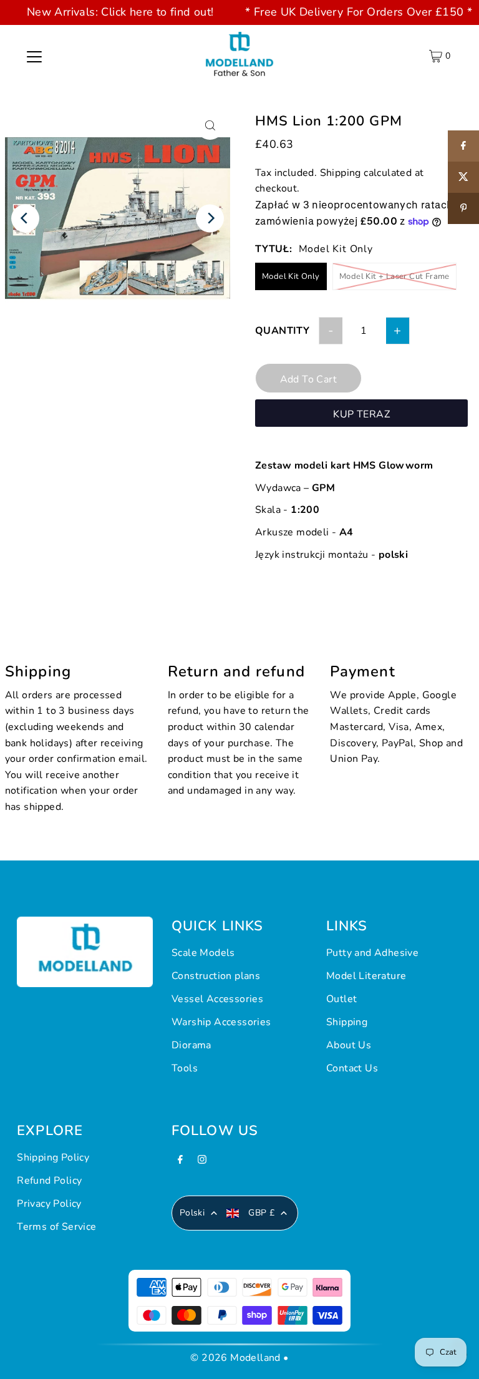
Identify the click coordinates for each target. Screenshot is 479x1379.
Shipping (340, 173)
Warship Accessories (221, 1022)
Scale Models (203, 953)
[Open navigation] (34, 56)
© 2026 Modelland (235, 1358)
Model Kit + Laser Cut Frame (394, 276)
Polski (192, 1213)
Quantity (282, 331)
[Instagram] (202, 1163)
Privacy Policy (49, 1204)
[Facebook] (180, 1163)
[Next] (210, 218)
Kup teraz (361, 414)
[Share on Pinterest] (463, 208)
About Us (348, 1045)
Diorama (191, 1045)
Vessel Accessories (217, 999)
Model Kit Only (291, 276)
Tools (185, 1068)
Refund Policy (49, 1180)
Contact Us (352, 1068)
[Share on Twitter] (463, 177)
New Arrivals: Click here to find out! (120, 11)
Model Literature (366, 976)
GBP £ (261, 1213)
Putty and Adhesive (372, 953)
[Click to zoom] (210, 126)
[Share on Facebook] (463, 146)
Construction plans (216, 976)
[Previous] (25, 218)
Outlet (341, 999)
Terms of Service (56, 1227)
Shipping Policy (53, 1157)
